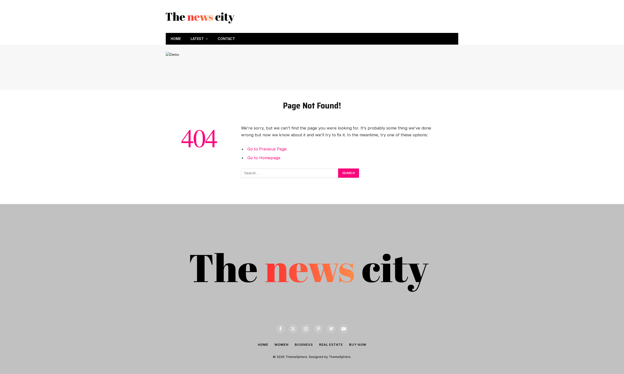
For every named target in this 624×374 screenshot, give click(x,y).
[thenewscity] (201, 16)
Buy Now (357, 344)
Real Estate (331, 344)
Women (281, 344)
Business (304, 344)
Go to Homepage (263, 157)
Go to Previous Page (267, 149)
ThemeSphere (340, 357)
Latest (197, 39)
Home (176, 39)
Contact (226, 39)
